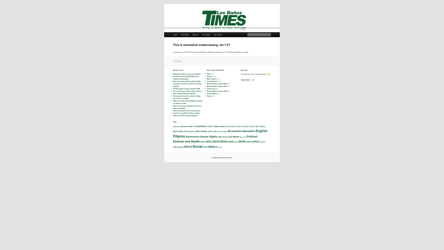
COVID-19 (210, 126)
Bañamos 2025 (187, 126)
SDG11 (257, 141)
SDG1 (202, 141)
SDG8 (242, 141)
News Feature (211, 79)
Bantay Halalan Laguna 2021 (217, 86)
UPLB (205, 147)
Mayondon (243, 137)
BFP (194, 126)
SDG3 (216, 141)
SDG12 (263, 142)
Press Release (212, 93)
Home (175, 35)
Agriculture (176, 127)
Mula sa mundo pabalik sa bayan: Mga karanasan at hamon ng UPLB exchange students (187, 83)
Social (197, 146)
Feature (209, 76)
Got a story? (218, 35)
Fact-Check (185, 35)
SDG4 (223, 141)
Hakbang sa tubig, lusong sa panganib (187, 74)
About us (196, 35)
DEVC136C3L (178, 131)
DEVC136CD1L (189, 131)
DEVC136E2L (223, 132)
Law (219, 136)
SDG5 (231, 141)
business (201, 126)
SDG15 (180, 147)
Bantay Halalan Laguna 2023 (217, 84)
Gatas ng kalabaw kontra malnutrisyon (186, 110)
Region (209, 96)
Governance (192, 136)
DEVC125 (241, 126)
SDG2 (209, 141)
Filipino (179, 136)
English (261, 130)
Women (220, 147)
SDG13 (175, 147)
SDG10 (249, 141)
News (209, 74)
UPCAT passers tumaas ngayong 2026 (186, 89)
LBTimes (225, 137)
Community (211, 89)
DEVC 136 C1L (250, 126)
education (248, 131)
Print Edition (206, 35)
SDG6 (236, 142)
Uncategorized (212, 81)
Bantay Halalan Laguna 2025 (217, 91)
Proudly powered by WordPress (222, 158)
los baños (234, 136)
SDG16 (188, 146)
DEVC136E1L (213, 131)
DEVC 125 (234, 126)
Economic (235, 131)
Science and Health (186, 141)
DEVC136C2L (260, 126)
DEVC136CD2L (201, 131)
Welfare (212, 146)
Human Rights (208, 136)
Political (252, 136)
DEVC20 (227, 127)
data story (220, 126)
